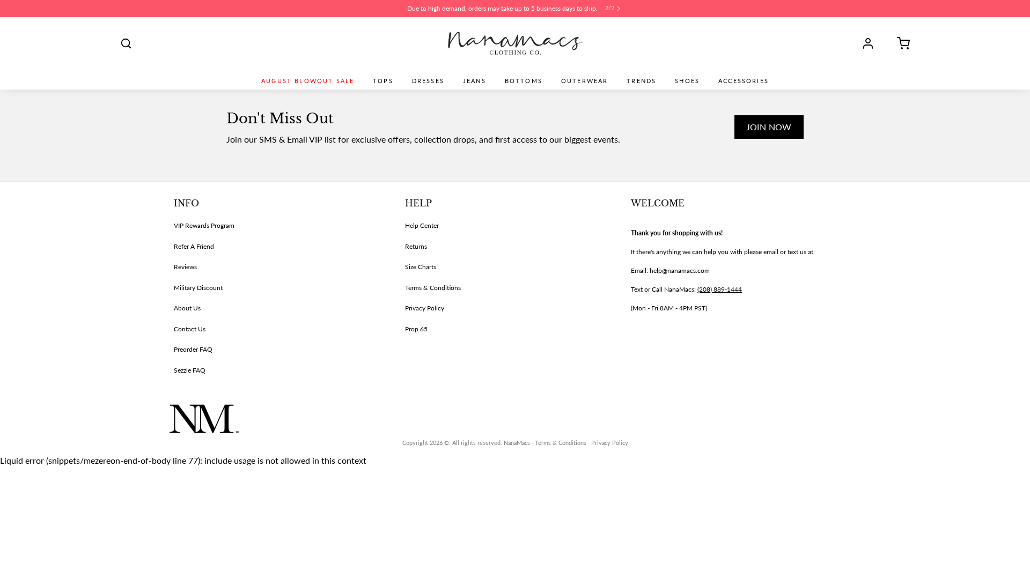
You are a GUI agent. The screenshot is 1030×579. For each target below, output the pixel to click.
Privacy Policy (424, 308)
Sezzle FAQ (189, 370)
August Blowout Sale (307, 81)
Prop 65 (416, 329)
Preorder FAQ (193, 349)
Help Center (422, 225)
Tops (383, 81)
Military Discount (198, 288)
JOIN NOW (769, 127)
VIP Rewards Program (204, 225)
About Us (187, 308)
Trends (641, 81)
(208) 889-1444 (719, 289)
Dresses (428, 81)
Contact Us (189, 329)
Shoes (687, 81)
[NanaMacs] (515, 43)
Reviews (185, 267)
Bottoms (523, 81)
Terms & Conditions (433, 288)
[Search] (126, 43)
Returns (416, 246)
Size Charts (420, 267)
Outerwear (584, 81)
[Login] (872, 43)
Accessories (743, 81)
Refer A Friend (194, 246)
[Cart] (899, 43)
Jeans (474, 81)
